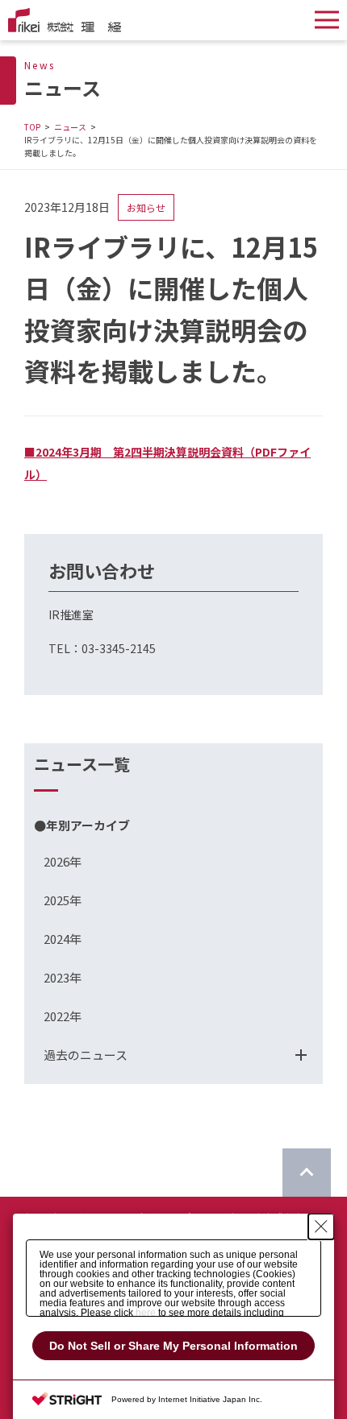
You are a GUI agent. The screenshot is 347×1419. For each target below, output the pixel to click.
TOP (32, 127)
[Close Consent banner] (321, 1226)
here (146, 1313)
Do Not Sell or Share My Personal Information (173, 1345)
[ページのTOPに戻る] (306, 1172)
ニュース (70, 127)
